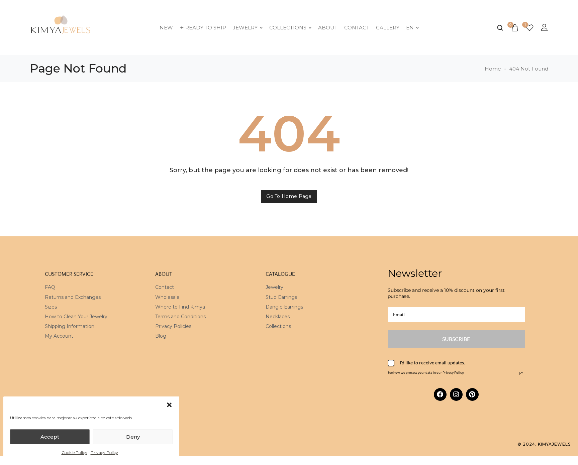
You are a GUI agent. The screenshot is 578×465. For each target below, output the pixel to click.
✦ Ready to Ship (203, 27)
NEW (166, 27)
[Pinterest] (472, 394)
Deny (133, 437)
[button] (169, 404)
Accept (49, 437)
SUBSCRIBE (456, 339)
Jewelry (245, 27)
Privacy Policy (104, 452)
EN (410, 27)
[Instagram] (456, 394)
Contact (356, 27)
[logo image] (61, 27)
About (328, 27)
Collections (287, 27)
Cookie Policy (74, 452)
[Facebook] (440, 394)
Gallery (387, 27)
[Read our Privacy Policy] (521, 373)
